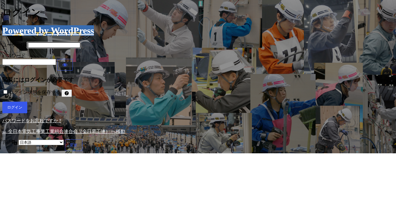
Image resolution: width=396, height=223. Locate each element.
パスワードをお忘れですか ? (31, 120)
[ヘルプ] (66, 93)
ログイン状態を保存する (34, 92)
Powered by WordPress (48, 30)
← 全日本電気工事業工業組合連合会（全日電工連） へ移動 (63, 131)
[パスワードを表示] (65, 65)
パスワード (14, 55)
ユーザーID (14, 44)
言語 (7, 142)
